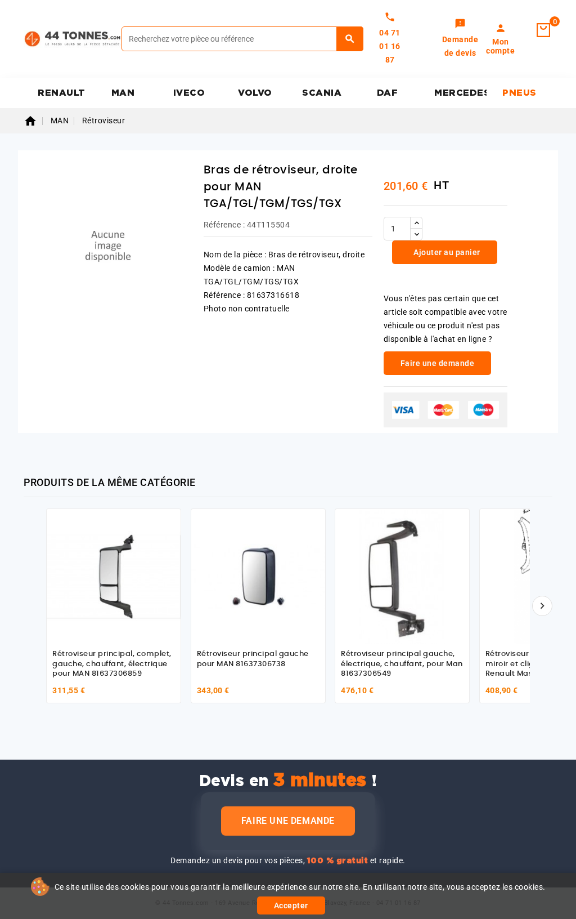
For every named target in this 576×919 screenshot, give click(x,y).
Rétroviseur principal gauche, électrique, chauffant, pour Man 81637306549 (402, 663)
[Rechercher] (350, 38)
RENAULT (62, 92)
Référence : (224, 224)
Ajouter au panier (446, 252)
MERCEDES (460, 92)
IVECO (189, 92)
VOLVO (255, 92)
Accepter (291, 905)
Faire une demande (288, 820)
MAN (123, 92)
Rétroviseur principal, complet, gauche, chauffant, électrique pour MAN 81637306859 (112, 663)
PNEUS (519, 92)
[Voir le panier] (543, 30)
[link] (460, 39)
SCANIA (321, 92)
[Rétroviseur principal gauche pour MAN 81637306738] (258, 576)
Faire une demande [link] (437, 363)
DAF (387, 92)
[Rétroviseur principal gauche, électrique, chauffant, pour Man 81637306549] (402, 576)
